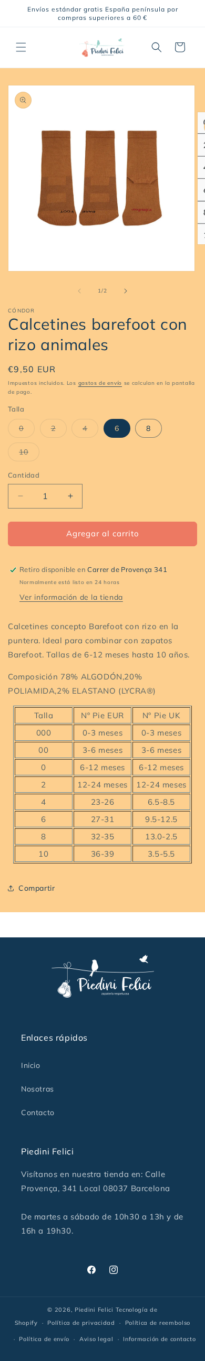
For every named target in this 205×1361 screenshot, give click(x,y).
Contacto (38, 1112)
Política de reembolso (158, 1322)
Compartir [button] (36, 888)
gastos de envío (100, 383)
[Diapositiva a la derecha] (125, 291)
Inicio (30, 1065)
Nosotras (37, 1089)
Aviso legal (96, 1339)
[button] (21, 47)
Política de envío (44, 1339)
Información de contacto (159, 1339)
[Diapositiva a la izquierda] (79, 291)
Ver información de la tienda (71, 597)
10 (29, 454)
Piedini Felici (94, 1309)
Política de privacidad (81, 1322)
